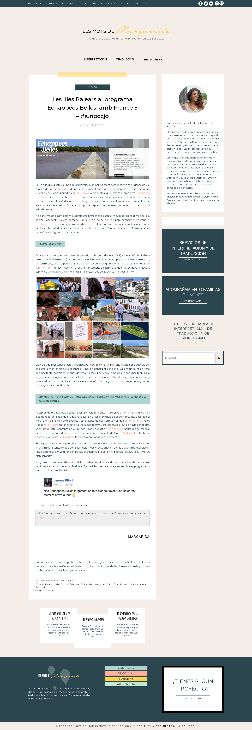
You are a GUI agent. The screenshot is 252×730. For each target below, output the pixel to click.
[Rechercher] (219, 358)
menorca (141, 584)
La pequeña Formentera (93, 620)
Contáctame (193, 699)
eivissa (91, 584)
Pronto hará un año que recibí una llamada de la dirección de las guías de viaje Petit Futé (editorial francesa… (58, 630)
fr (216, 3)
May (147, 726)
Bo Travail (82, 193)
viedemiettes (163, 726)
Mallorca (128, 433)
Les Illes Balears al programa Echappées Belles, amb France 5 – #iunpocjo (92, 107)
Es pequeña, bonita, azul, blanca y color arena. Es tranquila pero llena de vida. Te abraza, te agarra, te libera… (92, 631)
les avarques (115, 429)
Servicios (74, 3)
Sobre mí (51, 3)
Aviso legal (186, 726)
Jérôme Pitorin (44, 267)
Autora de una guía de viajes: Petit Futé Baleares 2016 (59, 616)
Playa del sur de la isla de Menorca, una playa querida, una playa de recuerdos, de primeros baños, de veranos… (126, 630)
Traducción (125, 59)
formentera (100, 584)
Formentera (67, 437)
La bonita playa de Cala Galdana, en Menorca (128, 616)
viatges (44, 587)
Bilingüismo (153, 59)
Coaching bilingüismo (107, 3)
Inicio (32, 3)
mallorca (132, 584)
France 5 (74, 197)
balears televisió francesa (57, 584)
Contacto (139, 3)
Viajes (50, 590)
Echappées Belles (78, 584)
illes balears (121, 584)
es (221, 3)
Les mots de (126, 31)
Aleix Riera (52, 424)
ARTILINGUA (126, 684)
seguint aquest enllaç (50, 517)
